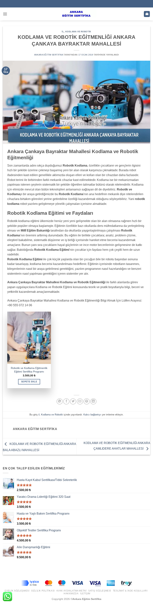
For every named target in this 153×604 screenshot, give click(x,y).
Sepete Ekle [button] (29, 382)
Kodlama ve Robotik (78, 31)
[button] (5, 13)
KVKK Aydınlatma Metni (72, 590)
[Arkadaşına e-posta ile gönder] (80, 401)
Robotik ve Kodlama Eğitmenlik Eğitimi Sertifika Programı (29, 370)
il (63, 31)
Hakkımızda (71, 593)
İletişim (85, 593)
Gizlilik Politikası (43, 590)
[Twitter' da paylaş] (73, 401)
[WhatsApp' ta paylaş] (60, 401)
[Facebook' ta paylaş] (66, 401)
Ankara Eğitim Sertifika (48, 55)
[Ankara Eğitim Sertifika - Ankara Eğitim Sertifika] (76, 14)
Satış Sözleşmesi (99, 590)
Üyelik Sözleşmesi (17, 590)
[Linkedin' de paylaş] (93, 401)
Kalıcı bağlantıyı (92, 414)
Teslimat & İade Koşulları (130, 590)
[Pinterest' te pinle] (87, 401)
